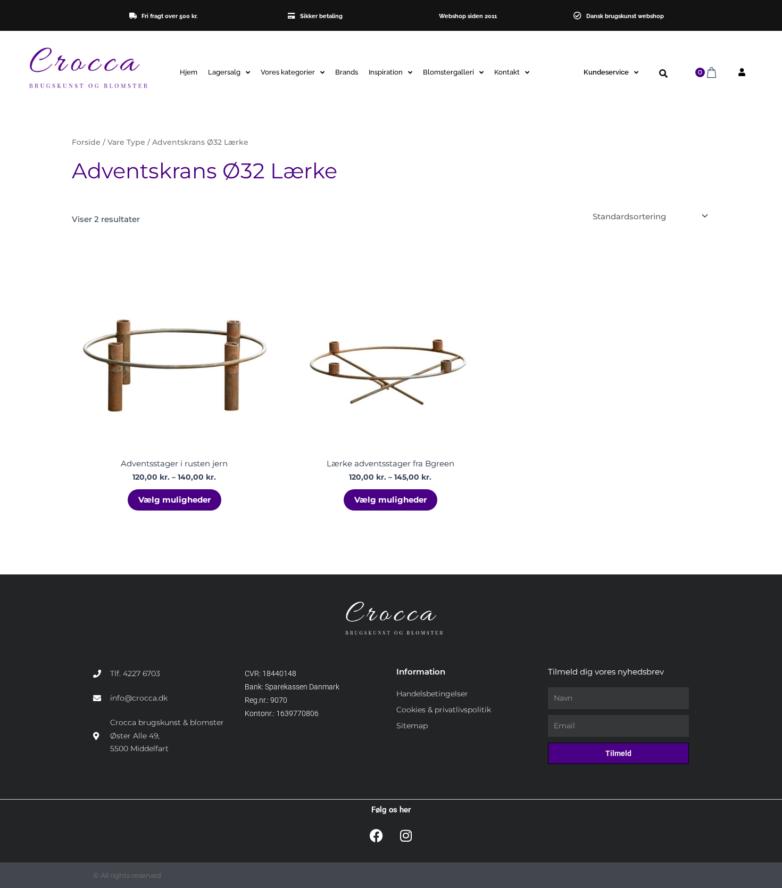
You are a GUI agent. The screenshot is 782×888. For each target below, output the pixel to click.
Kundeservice (606, 72)
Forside (86, 142)
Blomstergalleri (448, 72)
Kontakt (507, 72)
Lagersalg (224, 72)
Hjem (188, 72)
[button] (663, 73)
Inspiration (386, 72)
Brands (346, 72)
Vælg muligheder (174, 500)
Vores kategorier (288, 72)
